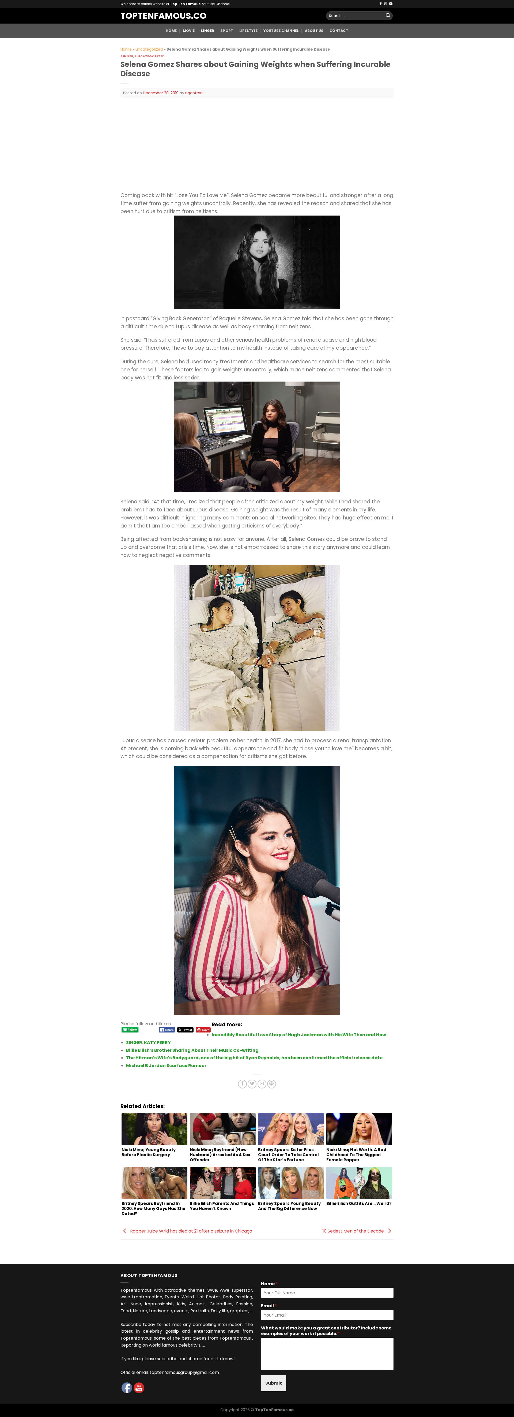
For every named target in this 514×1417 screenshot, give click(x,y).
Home (171, 30)
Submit (273, 1383)
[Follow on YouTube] (390, 4)
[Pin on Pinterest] (271, 1084)
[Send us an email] (385, 4)
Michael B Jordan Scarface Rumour (166, 1065)
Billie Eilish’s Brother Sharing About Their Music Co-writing (192, 1050)
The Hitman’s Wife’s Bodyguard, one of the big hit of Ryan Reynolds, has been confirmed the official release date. (255, 1058)
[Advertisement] (257, 144)
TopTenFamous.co (157, 16)
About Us (314, 30)
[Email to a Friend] (262, 1084)
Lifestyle (248, 30)
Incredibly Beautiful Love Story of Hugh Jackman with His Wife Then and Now (299, 1035)
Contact (339, 30)
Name (269, 1284)
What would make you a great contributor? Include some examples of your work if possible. (326, 1331)
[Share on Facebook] (242, 1084)
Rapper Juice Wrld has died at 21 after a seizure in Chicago (190, 1231)
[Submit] (387, 15)
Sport (226, 30)
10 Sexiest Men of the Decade (354, 1231)
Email (269, 1306)
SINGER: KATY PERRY (148, 1042)
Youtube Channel (281, 30)
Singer (207, 30)
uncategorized (149, 49)
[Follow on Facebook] (380, 4)
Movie (189, 30)
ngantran (194, 93)
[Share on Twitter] (252, 1084)
